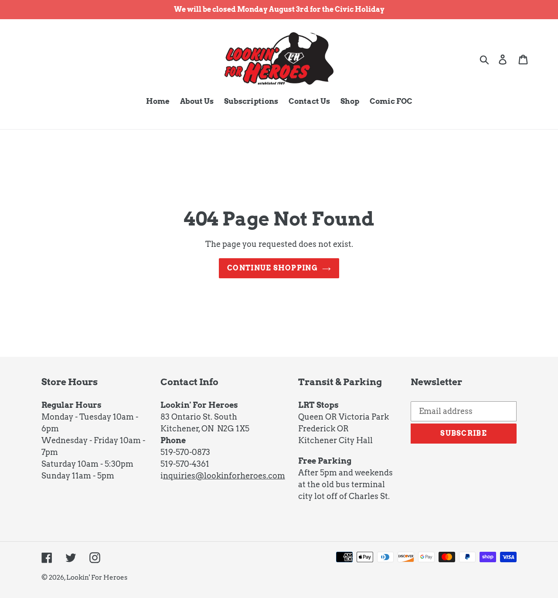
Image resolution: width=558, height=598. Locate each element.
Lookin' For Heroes (96, 577)
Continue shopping (272, 268)
